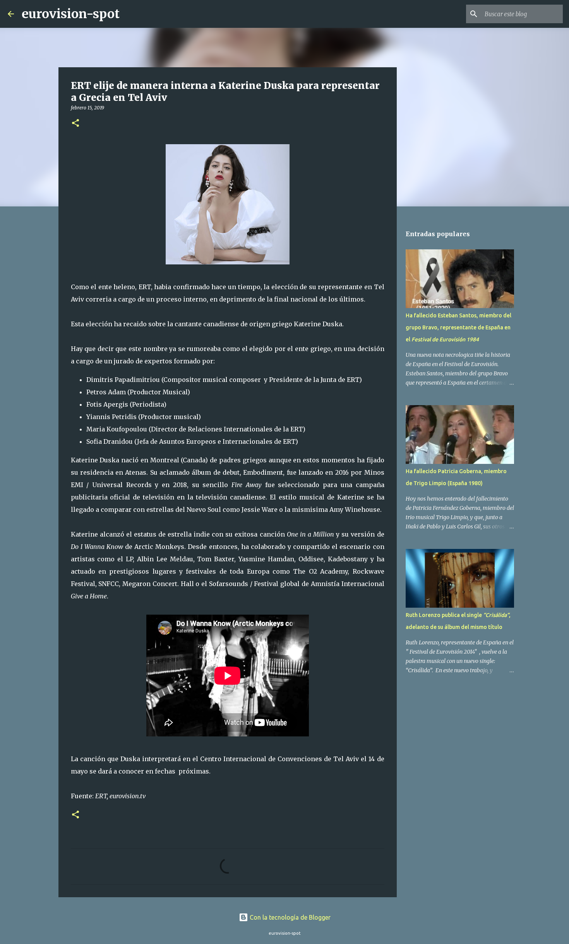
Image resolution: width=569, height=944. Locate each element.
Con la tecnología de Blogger (289, 917)
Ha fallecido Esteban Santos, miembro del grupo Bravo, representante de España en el (458, 327)
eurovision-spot (71, 14)
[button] (75, 123)
